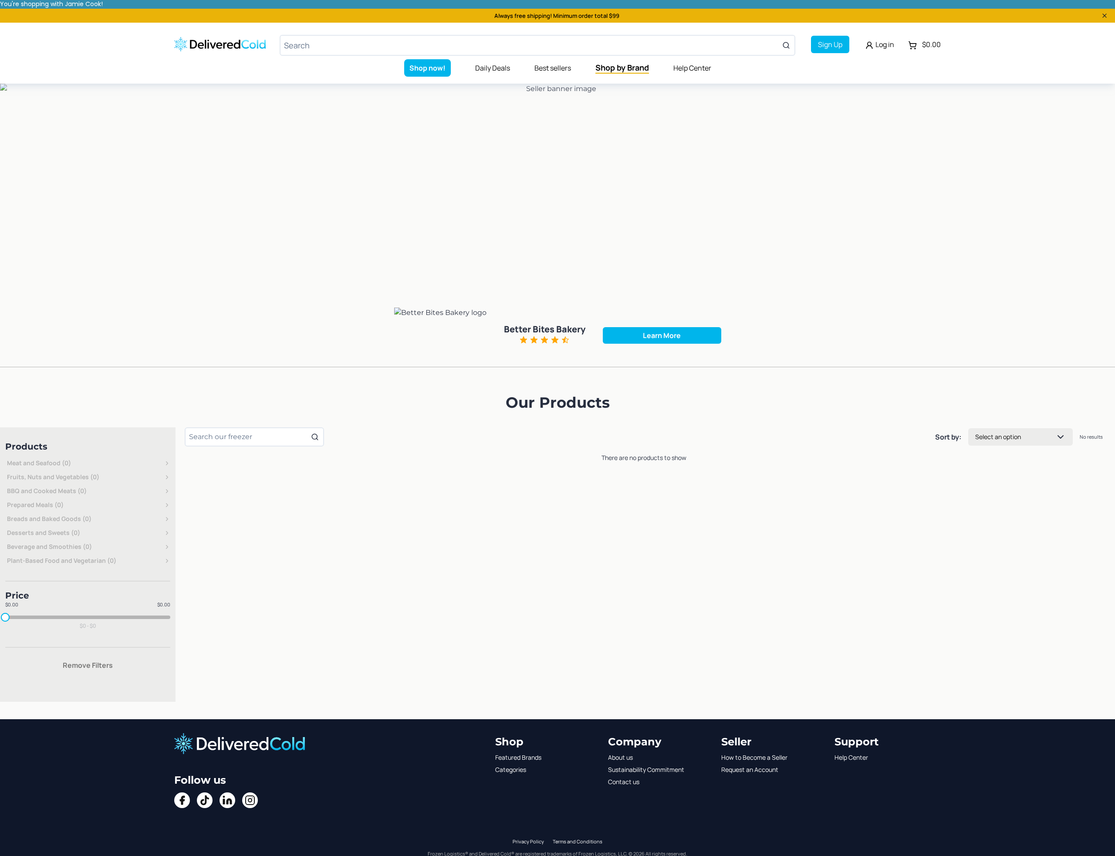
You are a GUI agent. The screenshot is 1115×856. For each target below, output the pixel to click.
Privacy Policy (528, 841)
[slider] (5, 617)
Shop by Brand (622, 67)
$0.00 (11, 604)
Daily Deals (492, 68)
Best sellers (552, 68)
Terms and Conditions (577, 841)
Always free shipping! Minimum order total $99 (556, 16)
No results (1091, 436)
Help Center (692, 68)
